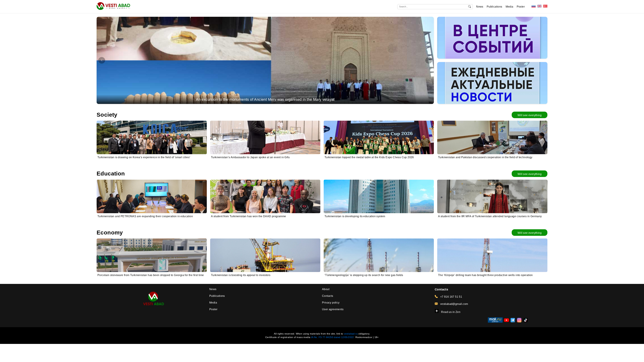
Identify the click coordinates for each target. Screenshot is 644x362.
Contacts (327, 295)
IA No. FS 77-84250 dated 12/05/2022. (333, 337)
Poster (521, 6)
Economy (110, 232)
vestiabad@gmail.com (453, 304)
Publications (494, 6)
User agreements (332, 309)
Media (509, 6)
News (479, 6)
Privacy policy (331, 302)
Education (111, 173)
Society (107, 115)
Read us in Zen (450, 312)
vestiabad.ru (351, 333)
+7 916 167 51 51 (450, 296)
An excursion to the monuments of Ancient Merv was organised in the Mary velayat (265, 99)
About (325, 289)
